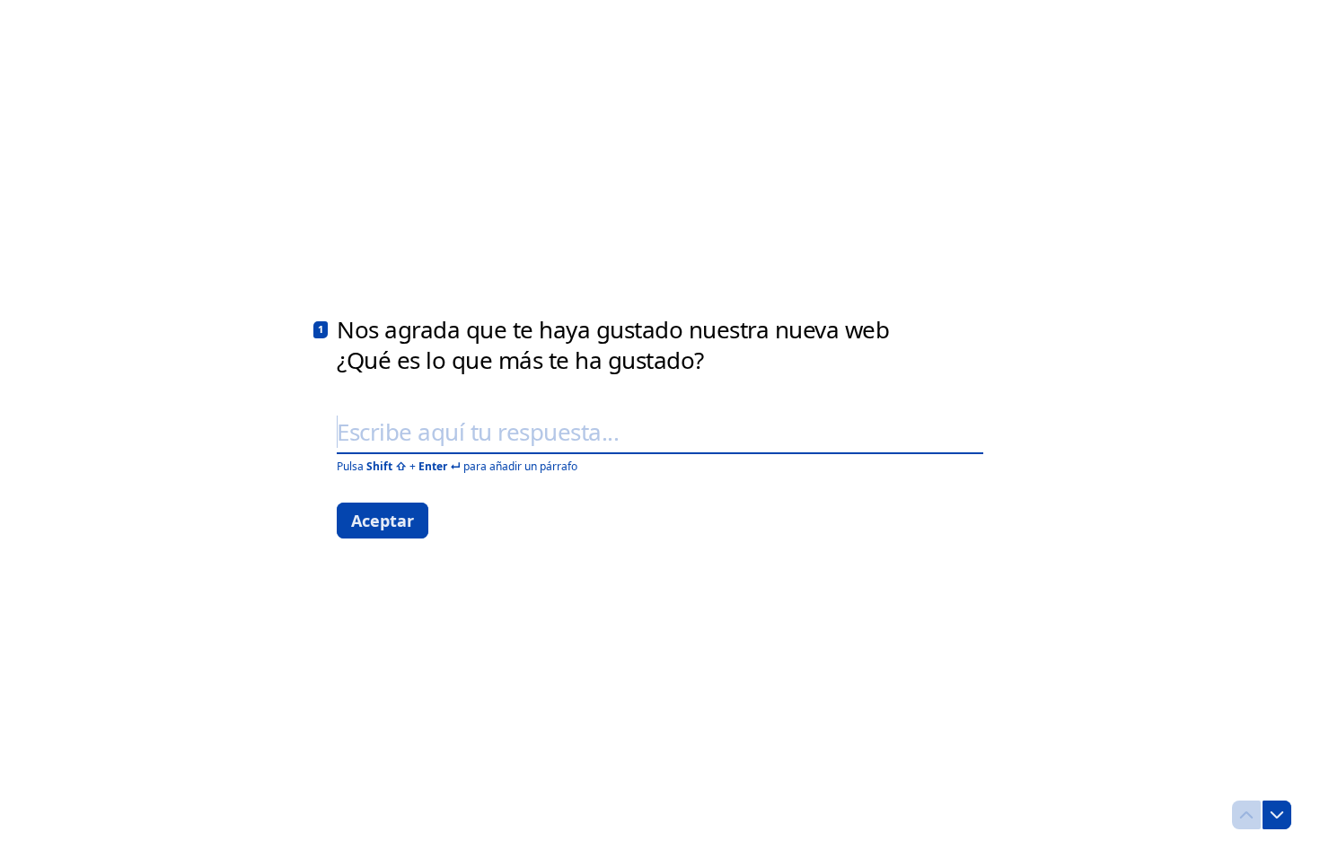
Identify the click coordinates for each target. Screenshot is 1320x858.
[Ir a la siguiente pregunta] (1277, 815)
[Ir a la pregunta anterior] (1246, 815)
